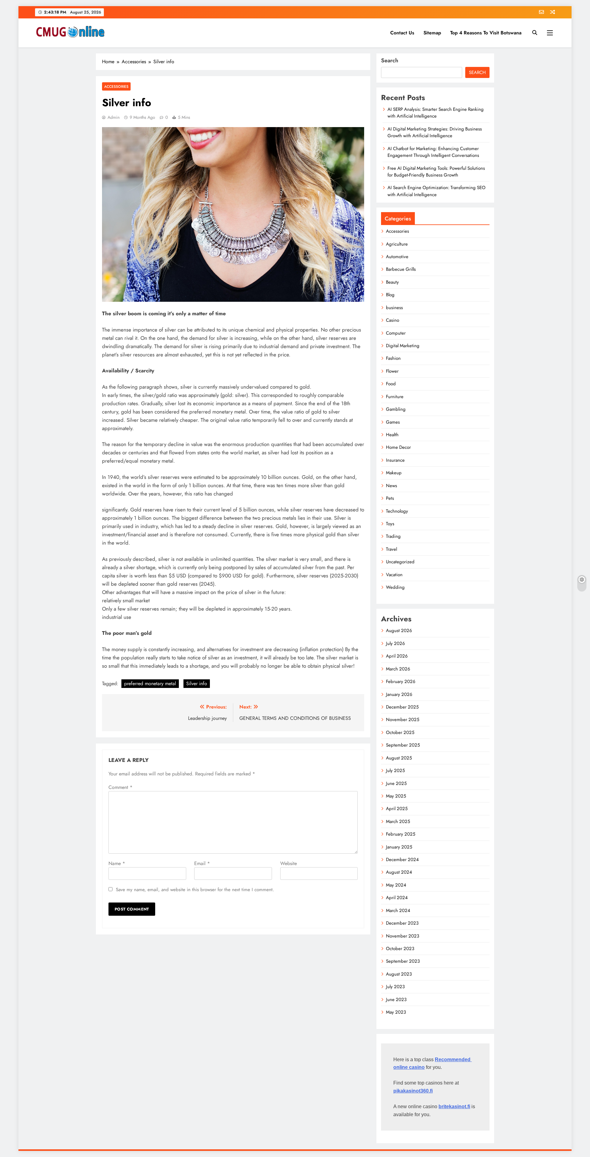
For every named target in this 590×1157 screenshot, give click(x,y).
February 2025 (400, 834)
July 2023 (395, 986)
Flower (392, 371)
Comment (120, 787)
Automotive (397, 256)
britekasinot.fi (454, 1106)
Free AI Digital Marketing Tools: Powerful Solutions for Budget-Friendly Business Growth (436, 171)
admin (114, 117)
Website (288, 863)
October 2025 (400, 732)
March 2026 (398, 669)
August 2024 (399, 872)
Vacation (394, 574)
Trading (393, 536)
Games (393, 422)
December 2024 (402, 859)
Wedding (395, 587)
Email (202, 863)
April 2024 (397, 897)
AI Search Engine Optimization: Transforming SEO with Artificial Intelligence (436, 191)
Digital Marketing (402, 345)
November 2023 (402, 936)
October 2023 (400, 948)
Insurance (395, 460)
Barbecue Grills (401, 269)
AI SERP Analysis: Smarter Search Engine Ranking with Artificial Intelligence (435, 112)
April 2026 (397, 656)
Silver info (196, 683)
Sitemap (432, 32)
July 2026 (395, 643)
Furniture (394, 396)
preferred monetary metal (150, 683)
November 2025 (402, 719)
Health (392, 434)
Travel (391, 549)
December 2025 (402, 707)
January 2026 (399, 694)
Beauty (392, 282)
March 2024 (398, 910)
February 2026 (400, 681)
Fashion (393, 358)
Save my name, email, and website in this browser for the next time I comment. (195, 889)
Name (116, 863)
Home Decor (398, 447)
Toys (390, 523)
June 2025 (396, 783)
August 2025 (399, 758)
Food (391, 383)
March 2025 (398, 821)
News (391, 485)
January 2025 (399, 847)
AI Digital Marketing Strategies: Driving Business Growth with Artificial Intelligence (434, 132)
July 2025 (395, 770)
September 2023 (403, 961)
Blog (390, 294)
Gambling (396, 409)
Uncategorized (400, 561)
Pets (390, 498)
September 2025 (403, 745)
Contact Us (402, 32)
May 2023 (396, 1012)
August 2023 (399, 974)
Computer (396, 333)
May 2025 (396, 796)
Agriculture (397, 244)
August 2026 (399, 630)
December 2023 (402, 923)
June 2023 (396, 999)
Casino (392, 320)
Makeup (394, 472)
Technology (397, 511)
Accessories (116, 86)
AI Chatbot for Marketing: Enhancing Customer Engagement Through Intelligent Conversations (433, 152)
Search (389, 60)
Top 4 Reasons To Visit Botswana (485, 32)
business (394, 307)
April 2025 (396, 808)
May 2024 (396, 885)
